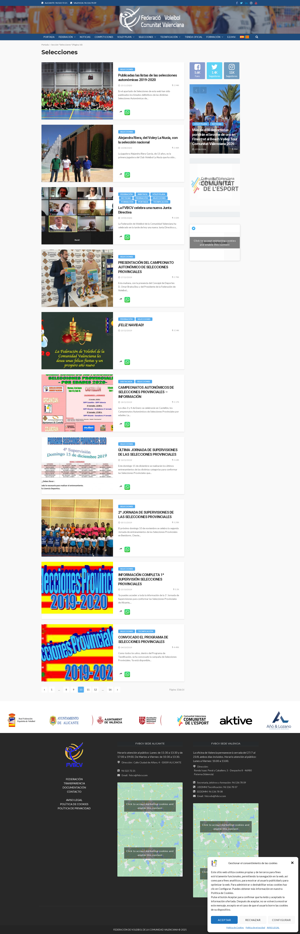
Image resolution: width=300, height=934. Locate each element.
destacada (126, 381)
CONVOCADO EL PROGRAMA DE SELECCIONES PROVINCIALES (143, 639)
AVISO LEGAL (273, 927)
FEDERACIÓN (66, 37)
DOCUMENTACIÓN (74, 787)
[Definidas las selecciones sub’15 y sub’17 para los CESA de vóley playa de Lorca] (215, 119)
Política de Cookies (235, 927)
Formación (127, 202)
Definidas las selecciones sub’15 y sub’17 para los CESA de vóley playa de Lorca (214, 139)
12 (95, 689)
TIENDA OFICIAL (193, 37)
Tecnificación (160, 202)
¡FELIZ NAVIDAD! (131, 325)
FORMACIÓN (213, 37)
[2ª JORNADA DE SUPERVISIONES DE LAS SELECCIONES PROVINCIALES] (77, 528)
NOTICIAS (85, 37)
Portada (45, 44)
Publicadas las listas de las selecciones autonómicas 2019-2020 (147, 77)
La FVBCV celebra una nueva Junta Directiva (144, 210)
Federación (126, 194)
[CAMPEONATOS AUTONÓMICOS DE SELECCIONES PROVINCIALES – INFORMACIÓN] (77, 403)
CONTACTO (74, 791)
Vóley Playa (158, 194)
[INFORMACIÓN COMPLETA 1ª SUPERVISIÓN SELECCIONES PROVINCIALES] (77, 590)
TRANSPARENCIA (74, 783)
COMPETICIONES (104, 37)
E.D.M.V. (231, 37)
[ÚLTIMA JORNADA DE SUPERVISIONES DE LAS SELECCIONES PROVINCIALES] (77, 465)
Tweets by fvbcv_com (215, 242)
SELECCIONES (146, 37)
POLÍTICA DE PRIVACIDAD (74, 808)
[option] (215, 119)
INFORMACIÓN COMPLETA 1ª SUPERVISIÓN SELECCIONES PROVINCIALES (141, 579)
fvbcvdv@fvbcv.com (215, 796)
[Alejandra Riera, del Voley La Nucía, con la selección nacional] (77, 153)
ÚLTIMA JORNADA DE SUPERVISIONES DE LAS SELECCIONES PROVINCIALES (148, 452)
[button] (293, 863)
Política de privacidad (255, 927)
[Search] (257, 36)
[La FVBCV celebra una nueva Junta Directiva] (77, 215)
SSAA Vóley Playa (203, 128)
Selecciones (126, 69)
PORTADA (49, 37)
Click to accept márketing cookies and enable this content (215, 242)
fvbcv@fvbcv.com (138, 775)
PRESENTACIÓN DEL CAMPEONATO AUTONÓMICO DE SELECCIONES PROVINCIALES (146, 267)
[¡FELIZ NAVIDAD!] (77, 340)
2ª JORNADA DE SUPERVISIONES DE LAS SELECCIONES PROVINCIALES (146, 514)
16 (110, 689)
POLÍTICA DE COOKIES (74, 804)
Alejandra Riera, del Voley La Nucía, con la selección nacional (148, 140)
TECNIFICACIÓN (169, 37)
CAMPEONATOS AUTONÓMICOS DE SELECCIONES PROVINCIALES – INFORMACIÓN (146, 392)
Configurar (281, 920)
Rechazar (253, 920)
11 (88, 689)
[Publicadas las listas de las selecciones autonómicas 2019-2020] (77, 91)
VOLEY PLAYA (124, 37)
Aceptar (224, 920)
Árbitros (142, 194)
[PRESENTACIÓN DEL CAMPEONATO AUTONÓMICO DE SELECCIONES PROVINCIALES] (77, 278)
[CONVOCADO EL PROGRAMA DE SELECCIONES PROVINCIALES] (77, 652)
